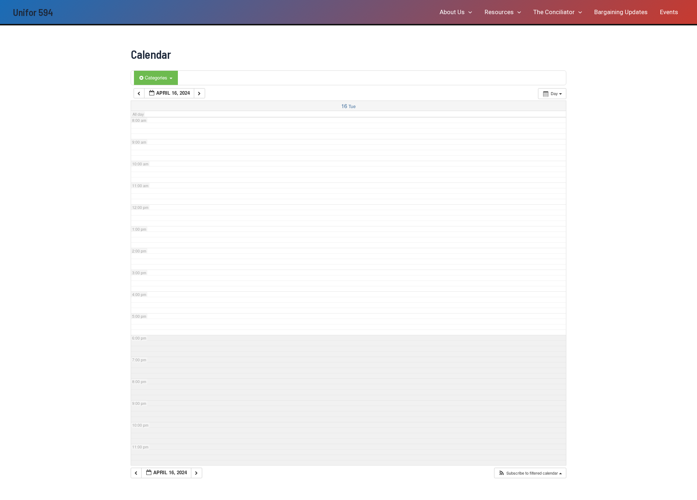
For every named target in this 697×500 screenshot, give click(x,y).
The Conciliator (554, 12)
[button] (468, 12)
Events (669, 12)
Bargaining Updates (621, 12)
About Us (452, 12)
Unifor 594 (33, 12)
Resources (499, 12)
